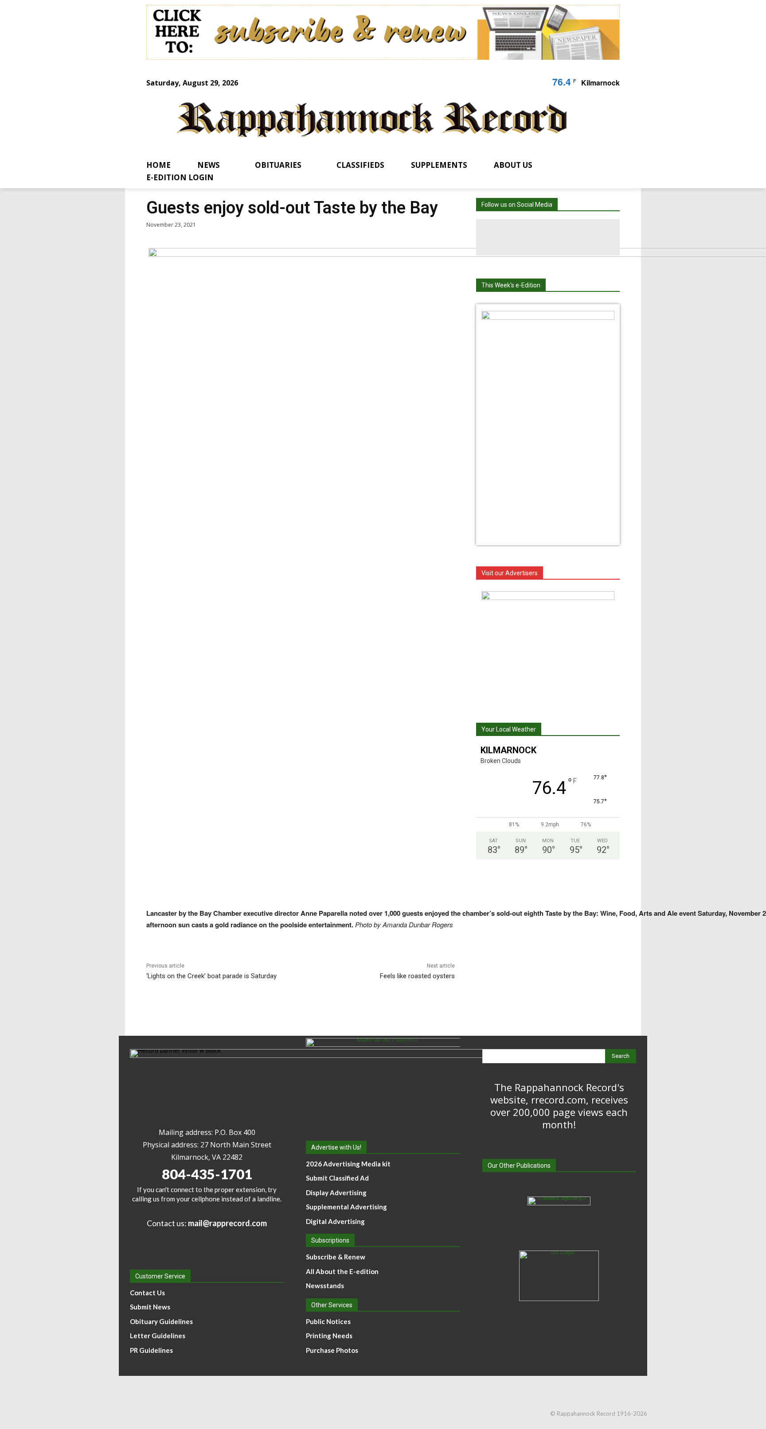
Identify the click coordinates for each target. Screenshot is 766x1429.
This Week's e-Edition (510, 285)
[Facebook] (512, 237)
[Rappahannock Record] (372, 120)
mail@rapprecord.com (227, 1223)
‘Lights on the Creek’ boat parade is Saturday (211, 976)
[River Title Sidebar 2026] (548, 646)
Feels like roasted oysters (417, 976)
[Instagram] (548, 237)
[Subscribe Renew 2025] (383, 32)
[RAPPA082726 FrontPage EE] (547, 317)
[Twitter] (584, 237)
